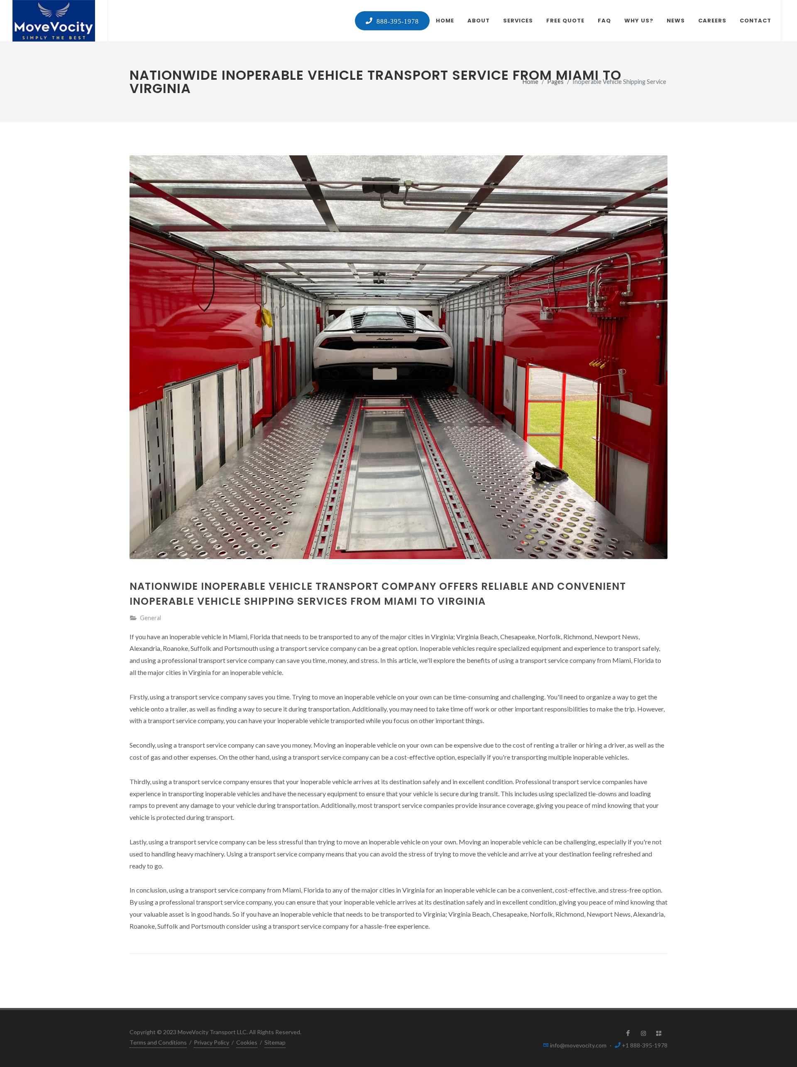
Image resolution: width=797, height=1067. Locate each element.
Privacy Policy (211, 1042)
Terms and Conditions (158, 1042)
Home (530, 81)
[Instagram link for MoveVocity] (643, 1033)
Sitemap (275, 1042)
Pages (555, 81)
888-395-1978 (396, 20)
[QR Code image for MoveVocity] (658, 1033)
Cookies (246, 1042)
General (150, 617)
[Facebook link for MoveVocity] (628, 1033)
